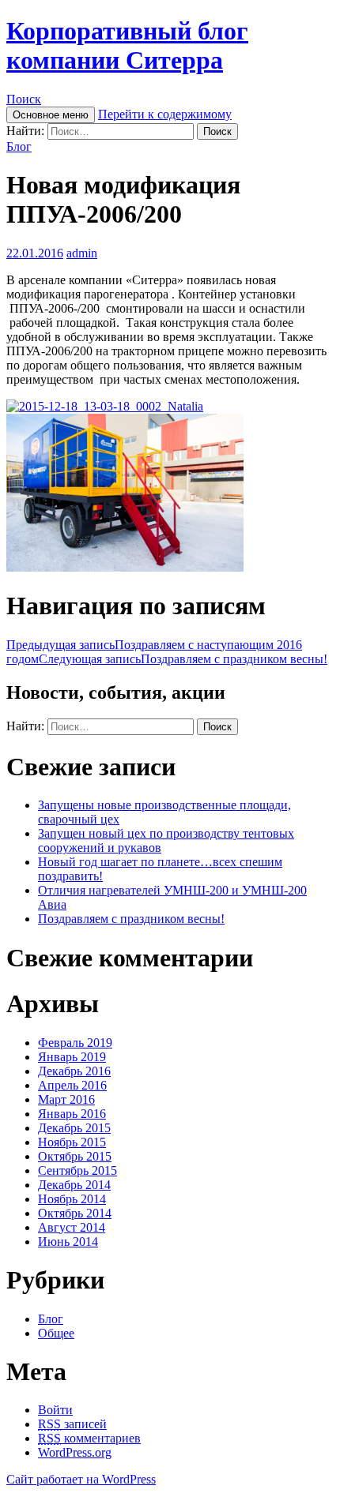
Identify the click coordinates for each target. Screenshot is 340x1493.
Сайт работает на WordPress (81, 1479)
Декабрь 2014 (74, 1184)
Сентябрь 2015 (77, 1170)
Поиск (23, 99)
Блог (19, 146)
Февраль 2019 (75, 1042)
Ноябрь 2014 (72, 1199)
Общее (56, 1333)
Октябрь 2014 (74, 1213)
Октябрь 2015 (74, 1156)
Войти (55, 1409)
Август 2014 (71, 1227)
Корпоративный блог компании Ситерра (127, 45)
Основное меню (51, 115)
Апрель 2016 (72, 1085)
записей (72, 1424)
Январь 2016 (72, 1113)
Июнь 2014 (68, 1241)
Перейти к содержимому (165, 114)
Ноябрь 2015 (72, 1142)
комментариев (89, 1438)
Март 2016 (66, 1099)
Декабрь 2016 (74, 1071)
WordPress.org (74, 1452)
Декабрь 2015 (74, 1128)
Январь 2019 (72, 1056)
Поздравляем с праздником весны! (183, 659)
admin (81, 253)
